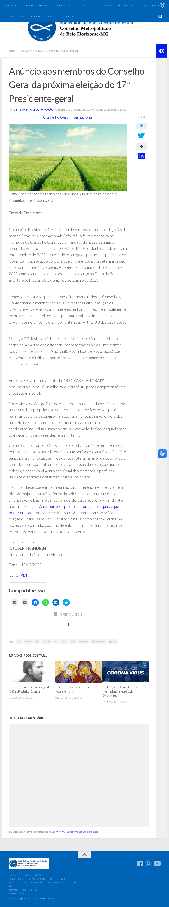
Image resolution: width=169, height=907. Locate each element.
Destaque (39, 51)
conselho (46, 641)
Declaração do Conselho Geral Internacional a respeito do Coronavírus (120, 691)
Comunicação (19, 51)
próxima (112, 641)
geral (73, 641)
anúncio (28, 641)
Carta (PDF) (19, 575)
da (55, 641)
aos (36, 641)
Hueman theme (49, 898)
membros (83, 641)
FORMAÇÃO (13, 16)
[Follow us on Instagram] (148, 863)
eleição (63, 641)
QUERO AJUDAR (150, 5)
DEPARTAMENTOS (33, 5)
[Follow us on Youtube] (157, 863)
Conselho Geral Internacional (68, 117)
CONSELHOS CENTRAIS (68, 5)
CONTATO (64, 16)
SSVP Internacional (64, 51)
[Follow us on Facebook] (140, 863)
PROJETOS (124, 5)
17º (19, 641)
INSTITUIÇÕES (100, 5)
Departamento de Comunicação (33, 109)
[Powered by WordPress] (21, 899)
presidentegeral (98, 641)
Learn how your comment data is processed (76, 831)
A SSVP (9, 5)
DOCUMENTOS (39, 16)
